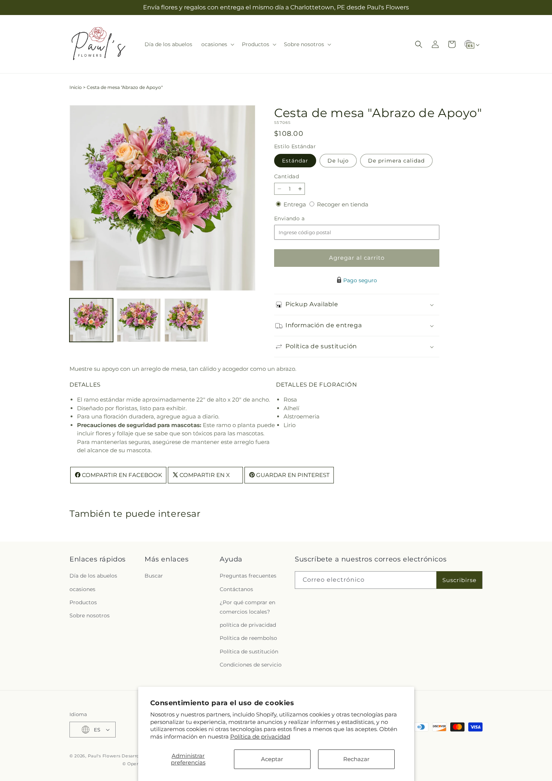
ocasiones (82, 588)
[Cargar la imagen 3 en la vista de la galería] (186, 320)
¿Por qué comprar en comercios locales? (247, 607)
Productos (83, 602)
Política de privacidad (260, 736)
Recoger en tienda (342, 204)
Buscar (154, 575)
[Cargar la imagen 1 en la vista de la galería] (91, 320)
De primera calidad (396, 160)
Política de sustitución (249, 651)
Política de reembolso (248, 638)
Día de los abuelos (93, 575)
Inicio (75, 87)
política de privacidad (248, 624)
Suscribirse (459, 580)
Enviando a (302, 219)
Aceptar (272, 759)
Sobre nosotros (89, 615)
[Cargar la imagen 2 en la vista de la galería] (138, 320)
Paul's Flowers (104, 755)
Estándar (295, 160)
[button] (217, 44)
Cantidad (286, 176)
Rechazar (356, 759)
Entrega (296, 204)
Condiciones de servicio (251, 664)
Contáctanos (236, 588)
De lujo (338, 160)
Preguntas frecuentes (248, 575)
